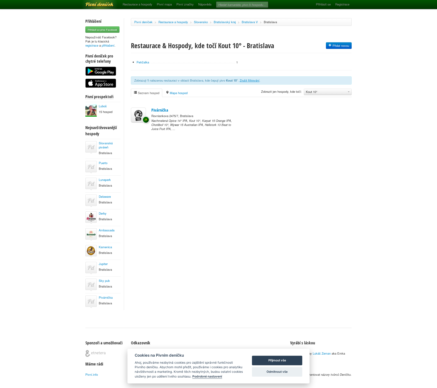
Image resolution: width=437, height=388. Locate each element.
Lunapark (105, 180)
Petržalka (143, 62)
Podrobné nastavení (207, 376)
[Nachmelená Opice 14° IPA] (138, 115)
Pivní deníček (94, 2)
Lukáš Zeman (322, 353)
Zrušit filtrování (249, 80)
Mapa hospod (178, 93)
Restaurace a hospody (137, 4)
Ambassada (106, 230)
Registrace (342, 4)
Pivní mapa (164, 4)
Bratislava (270, 22)
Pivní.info (91, 374)
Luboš (103, 106)
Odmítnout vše (277, 371)
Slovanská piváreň (106, 145)
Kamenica (105, 247)
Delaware (105, 196)
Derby (103, 213)
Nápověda (204, 4)
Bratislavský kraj (225, 22)
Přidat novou (340, 45)
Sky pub (104, 280)
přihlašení (108, 45)
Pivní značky (185, 4)
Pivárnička (106, 297)
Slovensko (201, 22)
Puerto (103, 163)
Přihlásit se (323, 4)
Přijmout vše (277, 360)
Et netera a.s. (95, 353)
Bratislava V (250, 22)
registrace (91, 45)
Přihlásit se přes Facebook (102, 29)
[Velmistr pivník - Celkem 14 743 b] (91, 110)
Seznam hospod (148, 93)
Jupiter (103, 264)
